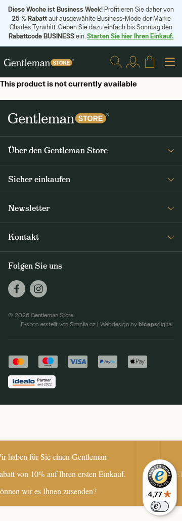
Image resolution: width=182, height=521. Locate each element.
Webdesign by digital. (137, 324)
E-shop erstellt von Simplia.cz (58, 324)
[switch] (160, 506)
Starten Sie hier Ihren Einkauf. (130, 36)
